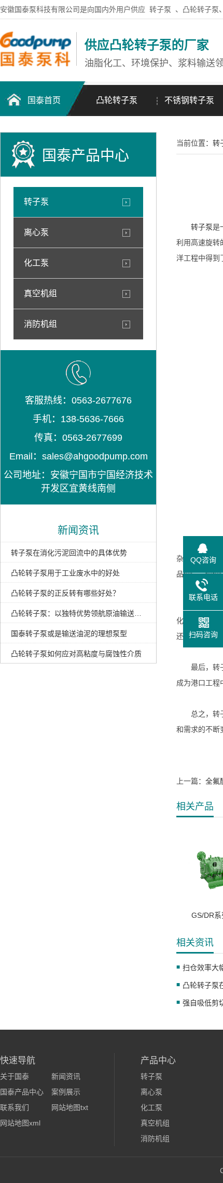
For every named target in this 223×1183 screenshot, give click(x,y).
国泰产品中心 (22, 1092)
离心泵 (36, 232)
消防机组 (40, 324)
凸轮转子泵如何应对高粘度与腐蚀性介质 (76, 654)
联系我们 (14, 1107)
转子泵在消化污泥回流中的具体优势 (69, 553)
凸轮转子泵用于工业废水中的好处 (65, 573)
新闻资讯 (65, 1076)
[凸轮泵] (35, 64)
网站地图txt (69, 1107)
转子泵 (160, 9)
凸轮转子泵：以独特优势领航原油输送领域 (78, 613)
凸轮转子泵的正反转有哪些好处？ (65, 593)
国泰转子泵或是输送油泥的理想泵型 (69, 633)
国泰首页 (44, 100)
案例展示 (65, 1092)
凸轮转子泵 (116, 100)
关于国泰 (14, 1076)
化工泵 (36, 262)
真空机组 (40, 293)
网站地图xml (20, 1123)
